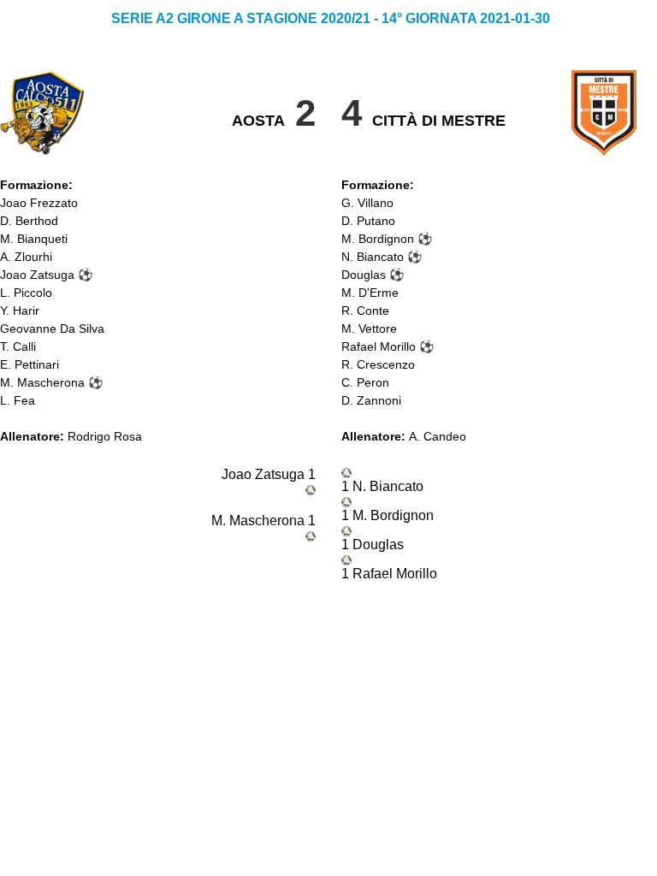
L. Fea (17, 400)
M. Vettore (369, 328)
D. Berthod (29, 221)
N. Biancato (372, 256)
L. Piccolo (26, 292)
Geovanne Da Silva (52, 328)
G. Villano (367, 203)
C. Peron (365, 382)
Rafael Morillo (378, 346)
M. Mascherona (42, 382)
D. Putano (368, 221)
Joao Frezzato (39, 203)
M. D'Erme (370, 292)
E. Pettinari (29, 364)
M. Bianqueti (34, 239)
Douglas (363, 274)
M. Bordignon (377, 239)
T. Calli (18, 346)
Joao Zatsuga (37, 274)
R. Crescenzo (378, 364)
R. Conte (365, 310)
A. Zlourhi (26, 256)
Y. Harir (19, 310)
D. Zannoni (371, 400)
